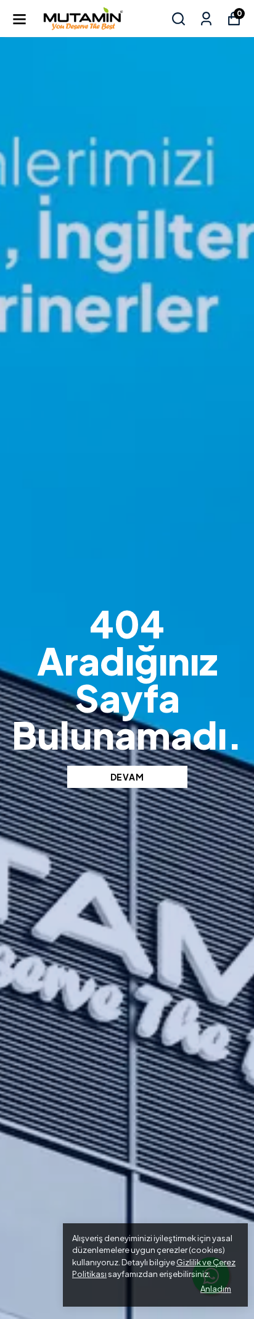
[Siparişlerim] (206, 19)
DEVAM (127, 776)
